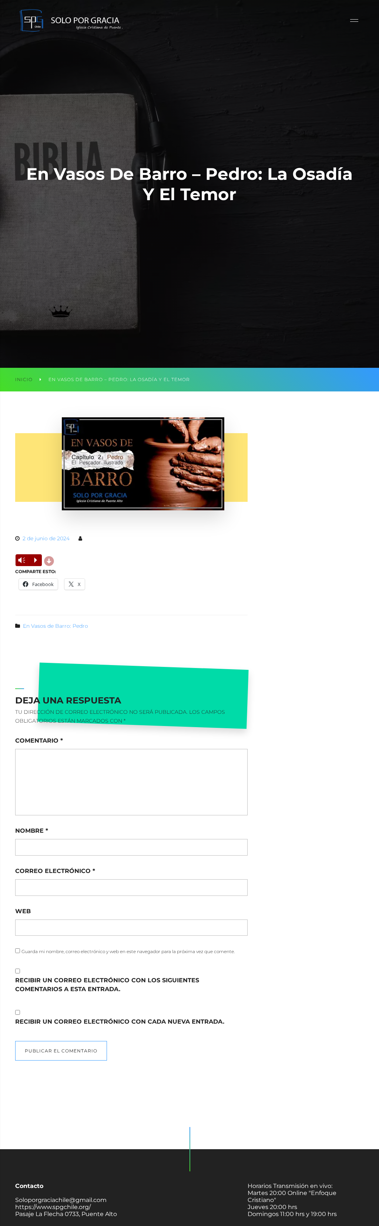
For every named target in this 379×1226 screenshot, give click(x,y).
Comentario (39, 740)
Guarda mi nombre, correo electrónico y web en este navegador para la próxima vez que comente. (128, 951)
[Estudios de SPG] (71, 20)
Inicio (24, 379)
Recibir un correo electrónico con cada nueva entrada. (119, 1021)
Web (23, 911)
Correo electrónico (55, 870)
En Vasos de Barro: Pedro (55, 626)
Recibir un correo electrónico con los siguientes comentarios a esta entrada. (107, 985)
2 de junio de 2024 (46, 538)
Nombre (31, 830)
